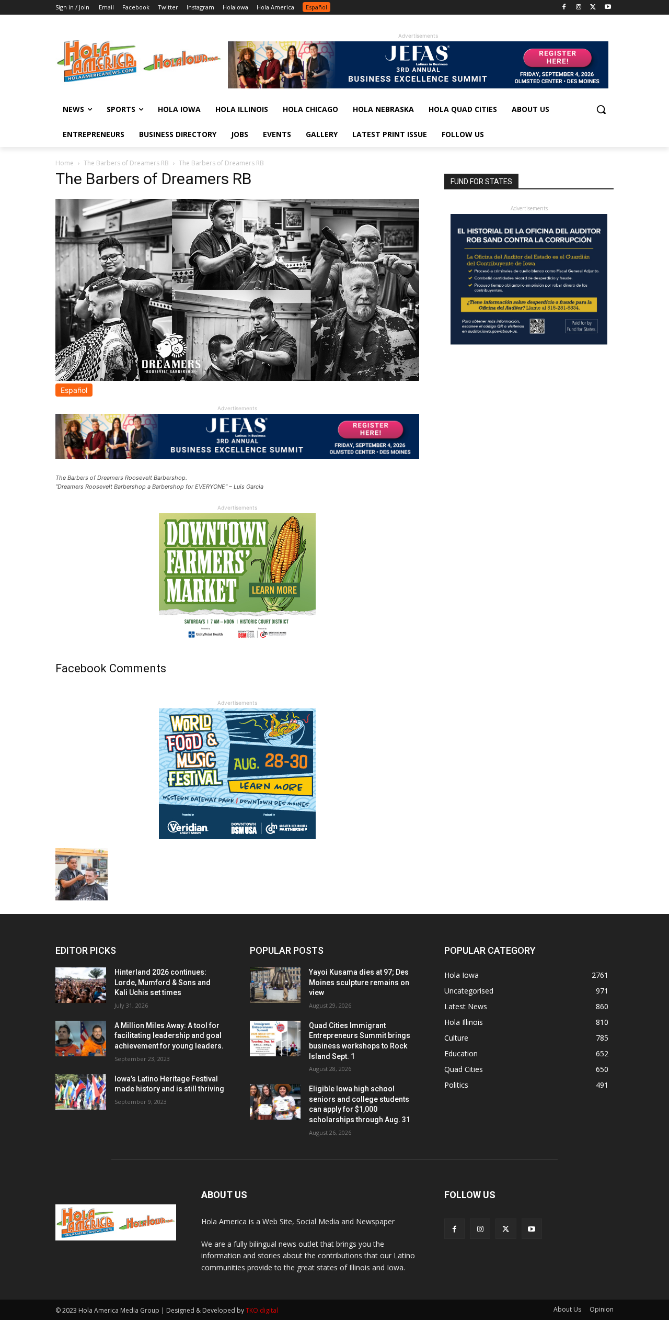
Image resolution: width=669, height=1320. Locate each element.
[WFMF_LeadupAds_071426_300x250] (237, 836)
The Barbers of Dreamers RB (126, 163)
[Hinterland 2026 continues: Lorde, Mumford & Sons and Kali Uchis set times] (80, 985)
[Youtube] (608, 8)
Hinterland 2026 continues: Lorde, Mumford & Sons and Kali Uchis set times (162, 982)
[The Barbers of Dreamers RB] (237, 378)
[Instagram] (579, 8)
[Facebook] (564, 8)
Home (64, 163)
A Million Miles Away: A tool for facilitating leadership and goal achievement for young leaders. (169, 1035)
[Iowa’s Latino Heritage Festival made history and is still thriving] (80, 1092)
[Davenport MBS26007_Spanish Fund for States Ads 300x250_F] (529, 342)
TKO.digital (262, 1310)
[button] (601, 109)
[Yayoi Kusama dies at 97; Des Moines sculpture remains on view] (275, 985)
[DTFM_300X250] (237, 641)
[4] (418, 85)
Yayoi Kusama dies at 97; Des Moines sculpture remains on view (359, 982)
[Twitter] (593, 8)
